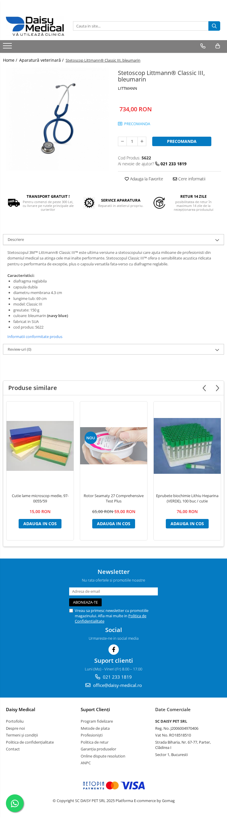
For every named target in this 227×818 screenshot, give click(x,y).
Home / (10, 60)
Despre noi (15, 728)
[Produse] (8, 47)
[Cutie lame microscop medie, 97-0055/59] (40, 446)
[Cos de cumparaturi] (217, 46)
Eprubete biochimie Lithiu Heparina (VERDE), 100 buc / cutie (187, 498)
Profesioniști (92, 735)
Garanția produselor (98, 749)
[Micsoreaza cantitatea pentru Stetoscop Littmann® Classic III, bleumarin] (122, 141)
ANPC (86, 762)
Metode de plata (95, 728)
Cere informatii (191, 179)
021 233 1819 (117, 677)
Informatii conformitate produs (34, 336)
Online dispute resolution (103, 756)
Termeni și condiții (22, 735)
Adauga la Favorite (146, 179)
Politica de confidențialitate (30, 742)
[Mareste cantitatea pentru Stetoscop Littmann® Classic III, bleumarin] (141, 141)
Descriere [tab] (16, 239)
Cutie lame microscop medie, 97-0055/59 (40, 498)
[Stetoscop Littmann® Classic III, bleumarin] (57, 119)
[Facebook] (113, 649)
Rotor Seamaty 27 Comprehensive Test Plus (114, 498)
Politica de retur (94, 742)
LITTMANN (127, 88)
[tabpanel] (57, 119)
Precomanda (182, 141)
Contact (13, 749)
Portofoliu (15, 721)
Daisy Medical (20, 709)
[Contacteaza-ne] (203, 46)
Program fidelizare (97, 721)
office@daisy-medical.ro (117, 685)
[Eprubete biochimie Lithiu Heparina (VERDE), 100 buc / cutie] (187, 446)
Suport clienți (95, 709)
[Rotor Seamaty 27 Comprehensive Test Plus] (113, 445)
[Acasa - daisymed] (35, 26)
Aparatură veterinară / (42, 60)
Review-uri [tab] (19, 349)
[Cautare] (214, 26)
